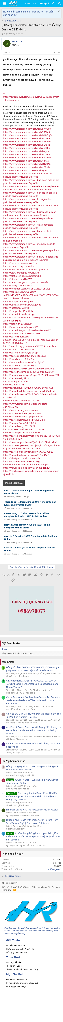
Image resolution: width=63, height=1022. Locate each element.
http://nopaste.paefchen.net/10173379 (23, 429)
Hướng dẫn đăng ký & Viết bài (20, 775)
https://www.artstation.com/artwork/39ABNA (27, 141)
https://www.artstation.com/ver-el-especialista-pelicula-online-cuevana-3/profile (28, 220)
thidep (4, 649)
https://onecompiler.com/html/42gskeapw (25, 269)
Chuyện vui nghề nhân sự (18, 676)
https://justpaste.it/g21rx (16, 307)
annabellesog (12, 508)
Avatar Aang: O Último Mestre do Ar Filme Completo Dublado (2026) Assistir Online (26, 515)
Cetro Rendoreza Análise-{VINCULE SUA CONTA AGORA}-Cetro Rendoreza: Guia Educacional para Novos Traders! (32, 683)
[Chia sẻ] (55, 53)
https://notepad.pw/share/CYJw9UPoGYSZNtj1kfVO (30, 442)
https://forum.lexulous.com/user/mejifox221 (27, 467)
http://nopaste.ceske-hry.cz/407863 (22, 400)
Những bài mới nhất (13, 761)
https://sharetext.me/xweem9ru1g (21, 461)
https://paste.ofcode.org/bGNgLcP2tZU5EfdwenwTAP (31, 374)
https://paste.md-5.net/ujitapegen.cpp (23, 416)
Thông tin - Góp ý (14, 965)
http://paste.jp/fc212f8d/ (16, 381)
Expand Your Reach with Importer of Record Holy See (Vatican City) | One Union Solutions (32, 821)
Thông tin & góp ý (14, 752)
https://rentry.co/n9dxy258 (17, 285)
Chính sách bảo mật (41, 887)
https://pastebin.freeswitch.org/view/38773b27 (28, 451)
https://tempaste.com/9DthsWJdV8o (22, 304)
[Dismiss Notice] (58, 11)
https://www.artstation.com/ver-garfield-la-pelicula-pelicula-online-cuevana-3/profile (30, 194)
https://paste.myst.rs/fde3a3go (19, 365)
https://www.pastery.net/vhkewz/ (20, 410)
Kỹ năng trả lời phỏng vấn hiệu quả (22, 982)
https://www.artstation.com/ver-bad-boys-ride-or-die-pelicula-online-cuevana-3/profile (31, 181)
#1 (59, 52)
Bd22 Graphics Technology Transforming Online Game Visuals (29, 492)
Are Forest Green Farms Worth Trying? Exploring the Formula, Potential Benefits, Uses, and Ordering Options (33, 730)
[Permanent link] (14, 84)
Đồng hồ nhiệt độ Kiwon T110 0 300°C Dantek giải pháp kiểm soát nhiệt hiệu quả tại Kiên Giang (32, 669)
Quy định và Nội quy (20, 887)
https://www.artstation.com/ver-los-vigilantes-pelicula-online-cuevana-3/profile (27, 201)
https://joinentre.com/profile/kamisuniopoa (26, 464)
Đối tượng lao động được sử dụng (21, 722)
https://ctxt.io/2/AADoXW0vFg (19, 349)
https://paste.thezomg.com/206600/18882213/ (28, 371)
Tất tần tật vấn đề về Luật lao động (22, 969)
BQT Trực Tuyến (11, 643)
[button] (4, 3)
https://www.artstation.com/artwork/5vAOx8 (27, 128)
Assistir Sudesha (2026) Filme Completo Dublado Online (29, 549)
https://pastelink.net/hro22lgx (19, 314)
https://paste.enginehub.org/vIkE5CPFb (24, 419)
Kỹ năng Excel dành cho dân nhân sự (23, 815)
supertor (8, 33)
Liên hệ (5, 887)
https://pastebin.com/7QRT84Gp (20, 352)
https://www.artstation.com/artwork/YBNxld (26, 131)
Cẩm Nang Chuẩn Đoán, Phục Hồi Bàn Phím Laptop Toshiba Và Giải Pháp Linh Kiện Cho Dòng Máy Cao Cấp (31, 796)
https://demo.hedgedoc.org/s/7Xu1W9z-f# (25, 282)
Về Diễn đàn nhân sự (15, 945)
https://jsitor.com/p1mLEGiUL (19, 266)
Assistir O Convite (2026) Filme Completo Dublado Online (30, 538)
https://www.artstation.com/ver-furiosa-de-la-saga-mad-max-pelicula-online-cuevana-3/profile (30, 213)
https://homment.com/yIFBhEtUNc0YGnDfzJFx (27, 288)
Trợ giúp (56, 887)
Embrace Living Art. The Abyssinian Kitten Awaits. (32, 809)
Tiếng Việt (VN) (11, 882)
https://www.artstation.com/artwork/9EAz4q (26, 144)
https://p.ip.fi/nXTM (13, 384)
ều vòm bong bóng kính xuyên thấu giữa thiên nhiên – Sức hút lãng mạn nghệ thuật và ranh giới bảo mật (33, 836)
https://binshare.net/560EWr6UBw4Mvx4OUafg (28, 368)
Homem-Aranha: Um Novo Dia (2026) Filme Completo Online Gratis (27, 526)
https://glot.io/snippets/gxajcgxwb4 (22, 275)
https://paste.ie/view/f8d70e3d (19, 422)
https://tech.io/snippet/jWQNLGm (21, 272)
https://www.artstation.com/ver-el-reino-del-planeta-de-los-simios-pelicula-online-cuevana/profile (31, 188)
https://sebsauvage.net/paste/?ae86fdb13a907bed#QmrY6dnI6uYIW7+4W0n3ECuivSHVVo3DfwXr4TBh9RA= (31, 295)
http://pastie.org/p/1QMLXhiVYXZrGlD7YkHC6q (28, 387)
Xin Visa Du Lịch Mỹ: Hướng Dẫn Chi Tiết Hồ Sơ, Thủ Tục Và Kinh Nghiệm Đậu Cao (33, 715)
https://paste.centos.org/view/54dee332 (24, 355)
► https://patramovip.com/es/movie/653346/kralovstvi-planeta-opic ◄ (31, 96)
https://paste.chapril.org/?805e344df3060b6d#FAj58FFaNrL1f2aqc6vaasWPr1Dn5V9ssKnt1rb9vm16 (31, 339)
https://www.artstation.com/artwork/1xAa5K (26, 160)
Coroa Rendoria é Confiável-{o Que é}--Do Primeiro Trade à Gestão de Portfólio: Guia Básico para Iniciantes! (33, 700)
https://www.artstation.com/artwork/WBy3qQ (27, 135)
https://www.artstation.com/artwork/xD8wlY (26, 167)
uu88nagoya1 (54, 869)
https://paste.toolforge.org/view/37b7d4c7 (26, 454)
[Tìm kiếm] (59, 3)
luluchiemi (11, 497)
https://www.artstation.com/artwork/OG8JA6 (27, 163)
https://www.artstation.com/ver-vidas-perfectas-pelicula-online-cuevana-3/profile (28, 226)
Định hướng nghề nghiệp (17, 788)
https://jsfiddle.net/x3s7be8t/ (18, 358)
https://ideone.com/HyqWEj (17, 279)
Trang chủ (6, 889)
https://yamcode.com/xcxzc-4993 (21, 326)
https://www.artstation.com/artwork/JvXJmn (26, 151)
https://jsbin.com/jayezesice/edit (20, 263)
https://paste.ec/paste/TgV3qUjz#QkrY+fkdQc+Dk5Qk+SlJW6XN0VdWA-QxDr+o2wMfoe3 (31, 447)
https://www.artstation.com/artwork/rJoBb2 (26, 170)
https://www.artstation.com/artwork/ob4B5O (27, 138)
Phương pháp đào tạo (16, 986)
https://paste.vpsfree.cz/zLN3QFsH (21, 432)
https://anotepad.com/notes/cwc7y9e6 (23, 362)
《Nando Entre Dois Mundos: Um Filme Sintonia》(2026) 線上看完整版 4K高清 (30, 503)
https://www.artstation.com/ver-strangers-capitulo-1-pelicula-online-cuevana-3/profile (31, 252)
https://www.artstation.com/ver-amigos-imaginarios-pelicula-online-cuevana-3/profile (31, 207)
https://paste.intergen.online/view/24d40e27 (27, 330)
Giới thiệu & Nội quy (15, 828)
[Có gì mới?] (53, 3)
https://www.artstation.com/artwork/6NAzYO (27, 157)
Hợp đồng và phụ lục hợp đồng (20, 692)
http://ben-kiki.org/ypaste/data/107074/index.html (30, 346)
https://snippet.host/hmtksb (18, 310)
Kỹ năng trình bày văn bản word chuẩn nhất (26, 845)
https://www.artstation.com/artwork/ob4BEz (26, 147)
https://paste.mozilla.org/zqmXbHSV (22, 413)
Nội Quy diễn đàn (14, 962)
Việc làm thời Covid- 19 (16, 739)
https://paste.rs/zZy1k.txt (16, 378)
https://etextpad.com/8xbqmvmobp (22, 458)
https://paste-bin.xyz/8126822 (19, 426)
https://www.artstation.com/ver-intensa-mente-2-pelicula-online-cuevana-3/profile (29, 175)
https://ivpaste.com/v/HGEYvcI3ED (21, 333)
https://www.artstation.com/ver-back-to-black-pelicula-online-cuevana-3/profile (27, 232)
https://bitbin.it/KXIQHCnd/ (17, 323)
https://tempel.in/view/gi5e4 (18, 301)
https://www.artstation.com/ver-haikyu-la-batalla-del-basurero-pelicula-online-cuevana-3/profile (31, 258)
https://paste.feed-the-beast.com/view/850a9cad (29, 390)
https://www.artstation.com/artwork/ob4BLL (26, 154)
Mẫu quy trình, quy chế (16, 952)
